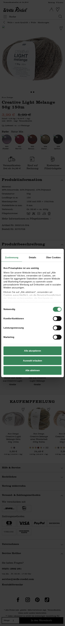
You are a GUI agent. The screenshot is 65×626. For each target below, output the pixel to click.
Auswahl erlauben (32, 360)
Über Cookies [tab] (53, 257)
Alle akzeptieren (32, 350)
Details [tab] (32, 257)
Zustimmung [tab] (11, 257)
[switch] (57, 318)
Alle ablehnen (32, 370)
